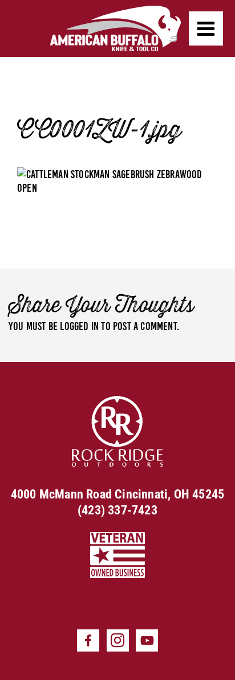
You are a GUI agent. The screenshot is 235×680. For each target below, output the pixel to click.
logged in (79, 326)
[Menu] (206, 28)
